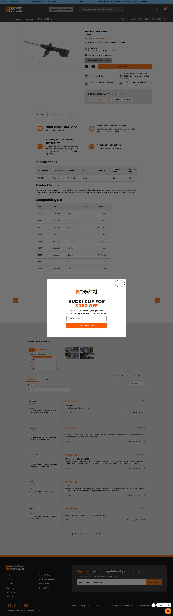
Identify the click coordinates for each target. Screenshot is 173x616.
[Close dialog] (120, 283)
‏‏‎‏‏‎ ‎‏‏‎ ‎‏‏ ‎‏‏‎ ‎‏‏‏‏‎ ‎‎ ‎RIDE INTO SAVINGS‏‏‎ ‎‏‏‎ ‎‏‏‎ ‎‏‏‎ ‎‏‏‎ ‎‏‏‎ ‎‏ (87, 325)
